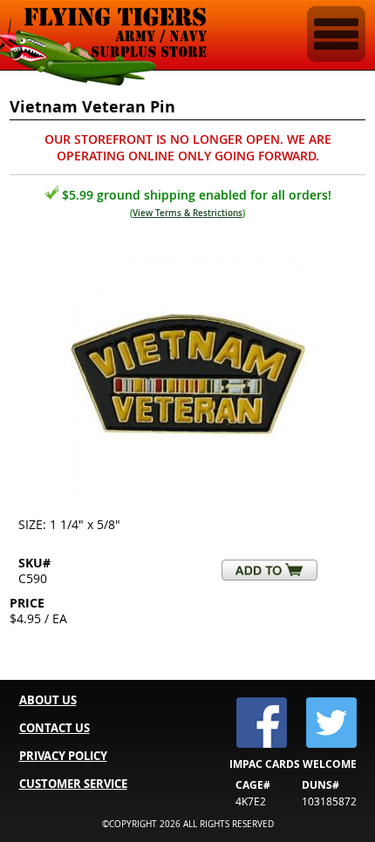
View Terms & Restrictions (187, 213)
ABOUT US (48, 700)
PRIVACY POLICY (63, 756)
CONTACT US (54, 728)
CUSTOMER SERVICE (73, 783)
